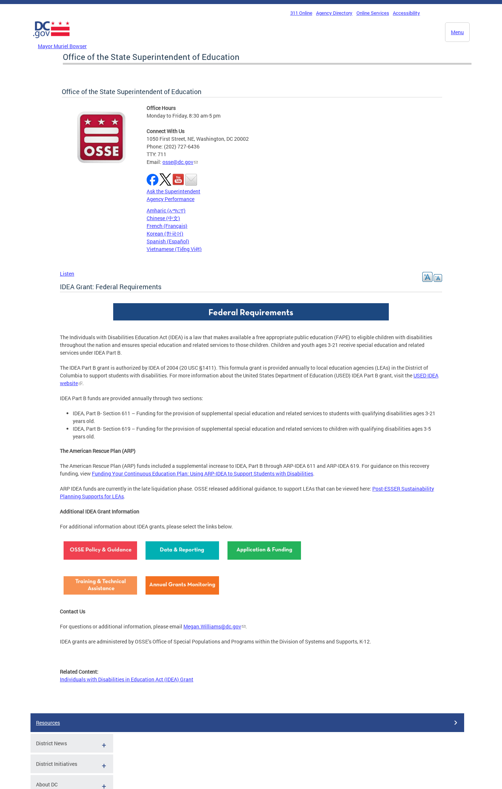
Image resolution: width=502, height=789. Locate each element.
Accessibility (406, 13)
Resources (48, 722)
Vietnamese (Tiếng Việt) (174, 248)
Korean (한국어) (165, 233)
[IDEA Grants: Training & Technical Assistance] (100, 596)
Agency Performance (170, 199)
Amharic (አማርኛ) (166, 210)
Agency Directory (334, 13)
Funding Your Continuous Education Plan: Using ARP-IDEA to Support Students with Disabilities (202, 473)
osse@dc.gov (177, 161)
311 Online (301, 13)
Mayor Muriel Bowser (62, 46)
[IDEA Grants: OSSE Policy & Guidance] (100, 561)
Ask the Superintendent (173, 191)
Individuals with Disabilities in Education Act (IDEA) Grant (126, 679)
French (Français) (167, 225)
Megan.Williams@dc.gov (212, 626)
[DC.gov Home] (51, 40)
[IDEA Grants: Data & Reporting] (182, 561)
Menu (457, 32)
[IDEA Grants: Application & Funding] (264, 561)
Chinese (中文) (163, 218)
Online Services (372, 13)
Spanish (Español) (168, 241)
